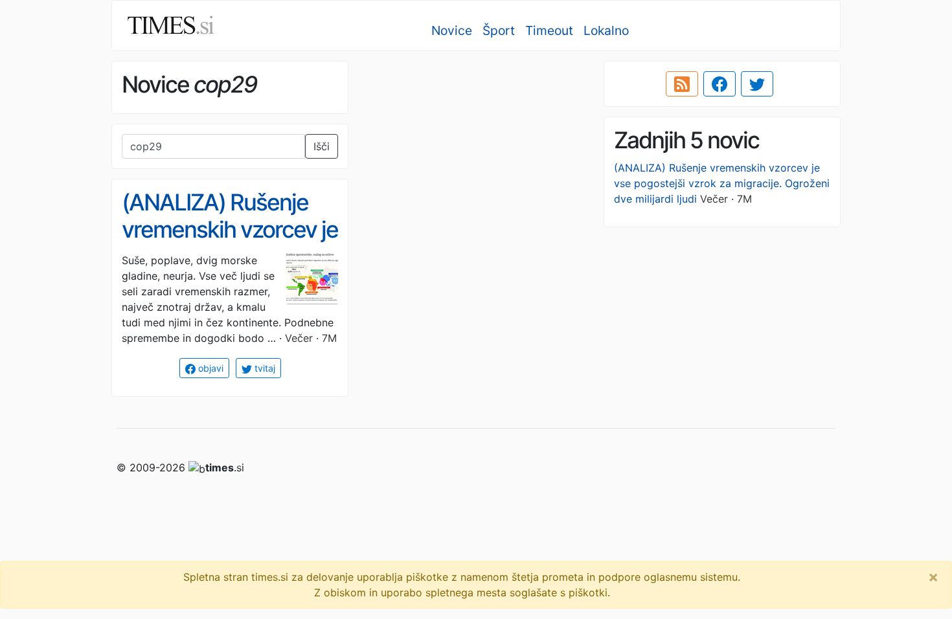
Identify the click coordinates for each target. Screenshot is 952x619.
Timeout (549, 30)
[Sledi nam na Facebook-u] (719, 84)
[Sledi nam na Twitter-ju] (757, 84)
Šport (498, 30)
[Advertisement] (476, 152)
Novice (451, 30)
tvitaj (263, 368)
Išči (321, 146)
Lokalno (606, 30)
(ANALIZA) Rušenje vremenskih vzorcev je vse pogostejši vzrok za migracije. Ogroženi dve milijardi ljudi (722, 183)
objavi (209, 368)
